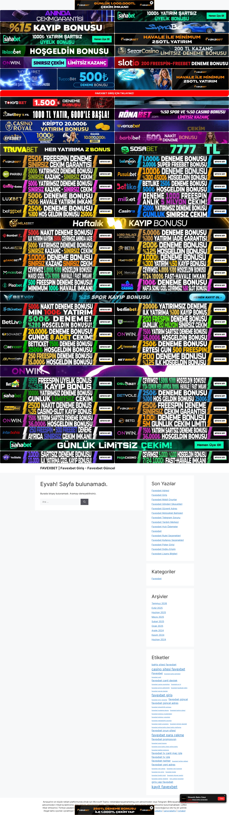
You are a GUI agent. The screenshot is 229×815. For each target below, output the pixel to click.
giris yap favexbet (162, 782)
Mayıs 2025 (158, 617)
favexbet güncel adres (165, 703)
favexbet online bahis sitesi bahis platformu (166, 727)
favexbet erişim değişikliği (161, 688)
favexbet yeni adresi (158, 769)
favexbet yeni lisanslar (174, 769)
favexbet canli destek (164, 680)
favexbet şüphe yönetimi (160, 779)
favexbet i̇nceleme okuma (160, 710)
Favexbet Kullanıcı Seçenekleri (168, 540)
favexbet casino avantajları (161, 684)
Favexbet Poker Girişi (163, 544)
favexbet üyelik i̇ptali (159, 775)
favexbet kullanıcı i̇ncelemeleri (162, 714)
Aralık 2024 (158, 630)
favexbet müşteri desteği (178, 724)
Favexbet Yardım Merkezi (165, 522)
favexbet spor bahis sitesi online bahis (165, 746)
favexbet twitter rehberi (180, 761)
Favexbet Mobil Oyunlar (164, 499)
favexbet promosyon (164, 739)
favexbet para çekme (168, 735)
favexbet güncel (178, 699)
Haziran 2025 (159, 612)
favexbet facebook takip (179, 688)
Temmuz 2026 (159, 603)
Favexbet (157, 531)
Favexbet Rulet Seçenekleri (166, 535)
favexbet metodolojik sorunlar (162, 720)
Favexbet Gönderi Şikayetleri (167, 504)
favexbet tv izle (161, 757)
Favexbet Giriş (159, 495)
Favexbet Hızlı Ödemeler (165, 526)
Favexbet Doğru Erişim (164, 549)
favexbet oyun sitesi (164, 730)
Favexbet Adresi (160, 490)
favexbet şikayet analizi (175, 775)
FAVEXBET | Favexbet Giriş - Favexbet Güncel (77, 468)
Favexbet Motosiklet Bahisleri (167, 513)
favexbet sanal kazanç (159, 743)
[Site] (57, 161)
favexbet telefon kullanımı (160, 750)
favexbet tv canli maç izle (167, 753)
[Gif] (114, 223)
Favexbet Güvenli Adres (164, 508)
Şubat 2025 (158, 621)
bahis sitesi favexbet (164, 664)
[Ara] (84, 502)
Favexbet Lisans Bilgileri (164, 553)
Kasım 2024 (158, 635)
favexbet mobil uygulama (160, 724)
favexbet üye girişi (158, 772)
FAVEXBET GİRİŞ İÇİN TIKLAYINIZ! (114, 93)
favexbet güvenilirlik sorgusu (161, 707)
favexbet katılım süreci (177, 710)
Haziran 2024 (159, 639)
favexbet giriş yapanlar (159, 700)
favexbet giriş (162, 695)
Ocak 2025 (157, 626)
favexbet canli (156, 677)
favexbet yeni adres (163, 764)
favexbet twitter (161, 760)
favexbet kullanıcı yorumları (161, 717)
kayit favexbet (164, 786)
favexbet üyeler (171, 772)
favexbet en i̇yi (176, 684)
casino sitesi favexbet (168, 669)
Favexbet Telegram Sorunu (166, 517)
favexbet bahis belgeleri (172, 674)
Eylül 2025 (157, 608)
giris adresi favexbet (176, 779)
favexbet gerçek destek (160, 691)
